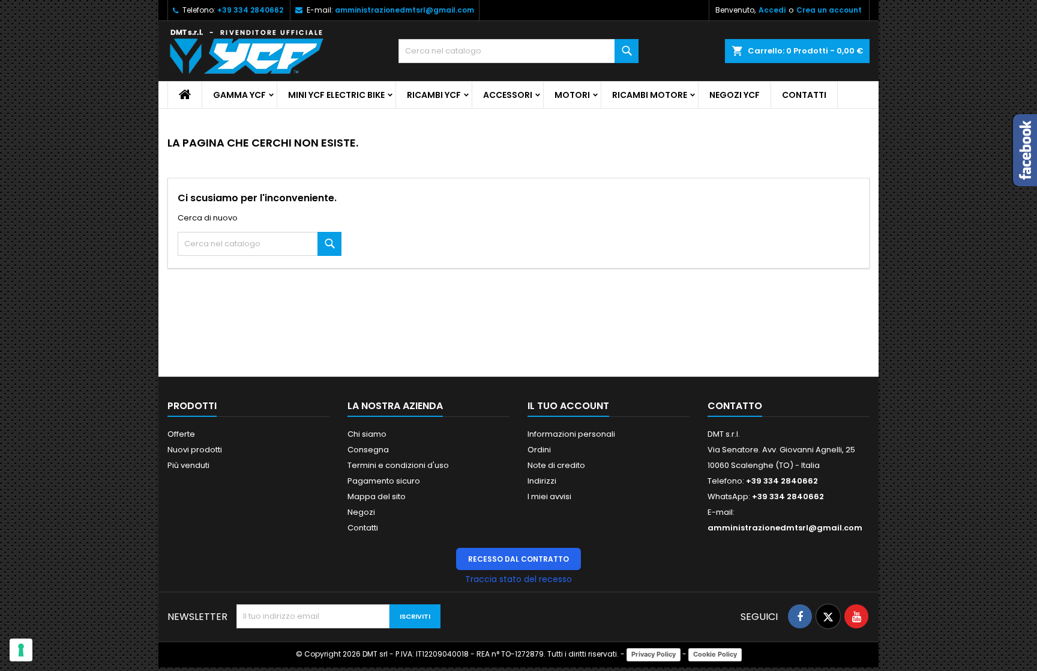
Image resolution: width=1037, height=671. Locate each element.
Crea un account (829, 10)
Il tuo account (568, 406)
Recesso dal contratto (518, 559)
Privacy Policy (653, 654)
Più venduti (188, 465)
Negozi (361, 512)
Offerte (181, 434)
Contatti (804, 95)
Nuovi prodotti (194, 449)
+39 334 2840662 (250, 10)
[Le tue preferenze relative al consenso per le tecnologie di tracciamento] (21, 650)
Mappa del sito (376, 496)
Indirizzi (542, 481)
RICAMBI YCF (434, 95)
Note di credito (556, 465)
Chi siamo (366, 434)
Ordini (539, 449)
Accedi (772, 10)
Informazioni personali (571, 434)
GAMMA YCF (239, 95)
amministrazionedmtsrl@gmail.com (404, 10)
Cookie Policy (715, 654)
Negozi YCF (734, 95)
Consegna (368, 449)
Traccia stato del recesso (518, 579)
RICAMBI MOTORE (649, 95)
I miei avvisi (549, 496)
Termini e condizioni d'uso (398, 465)
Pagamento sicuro (383, 481)
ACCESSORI (507, 95)
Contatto (735, 406)
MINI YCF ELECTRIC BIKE (336, 95)
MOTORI (572, 95)
